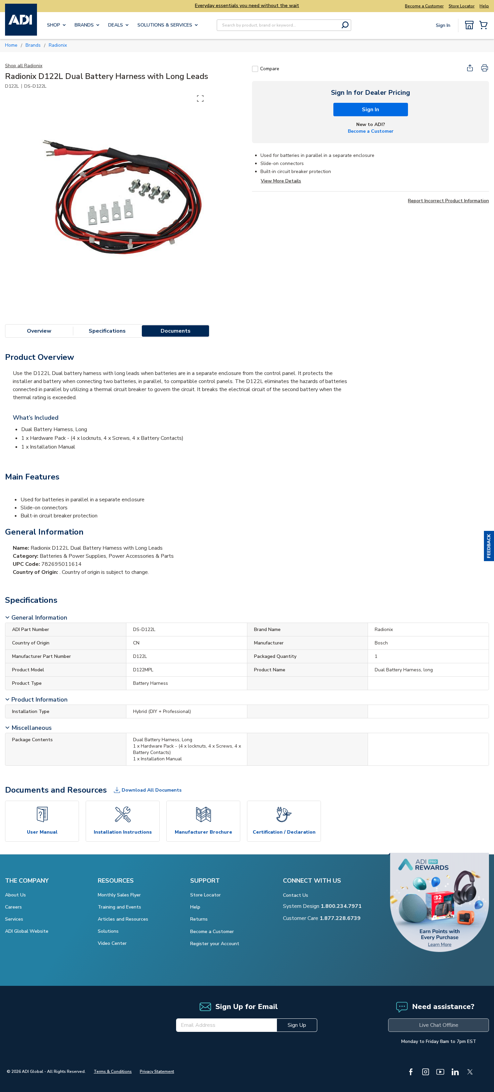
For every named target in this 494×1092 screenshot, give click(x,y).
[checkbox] (255, 69)
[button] (489, 546)
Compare (269, 69)
